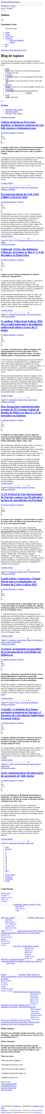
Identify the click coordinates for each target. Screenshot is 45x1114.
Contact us (9, 38)
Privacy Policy (10, 875)
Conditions (9, 879)
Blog (7, 44)
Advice (12, 42)
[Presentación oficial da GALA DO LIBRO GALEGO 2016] (22, 212)
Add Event (9, 36)
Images (7, 881)
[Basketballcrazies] (8, 1086)
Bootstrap (4, 1110)
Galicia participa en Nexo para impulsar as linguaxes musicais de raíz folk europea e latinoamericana (22, 125)
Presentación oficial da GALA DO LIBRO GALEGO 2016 (20, 196)
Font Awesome (18, 1112)
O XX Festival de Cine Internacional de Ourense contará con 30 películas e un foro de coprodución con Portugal (22, 497)
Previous (8, 849)
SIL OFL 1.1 (38, 1112)
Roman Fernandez (9, 133)
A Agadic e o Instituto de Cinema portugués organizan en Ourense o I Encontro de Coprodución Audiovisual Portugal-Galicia (22, 714)
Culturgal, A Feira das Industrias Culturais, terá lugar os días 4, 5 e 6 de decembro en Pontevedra (22, 252)
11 (6, 859)
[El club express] (8, 1088)
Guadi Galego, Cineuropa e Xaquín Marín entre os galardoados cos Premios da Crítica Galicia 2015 (20, 581)
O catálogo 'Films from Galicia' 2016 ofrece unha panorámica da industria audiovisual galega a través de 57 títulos (21, 326)
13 (6, 863)
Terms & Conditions (17, 40)
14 (6, 865)
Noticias (4, 105)
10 (6, 857)
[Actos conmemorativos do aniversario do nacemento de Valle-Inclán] (22, 791)
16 (6, 869)
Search (29, 93)
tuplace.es (17, 1106)
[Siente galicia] (6, 1090)
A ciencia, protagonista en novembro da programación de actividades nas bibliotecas (21, 651)
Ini (6, 46)
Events (7, 34)
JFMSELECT (6, 6)
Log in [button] (3, 8)
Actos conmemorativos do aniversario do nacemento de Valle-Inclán (22, 774)
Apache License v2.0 (7, 1112)
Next (7, 871)
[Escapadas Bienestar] (9, 1084)
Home (7, 32)
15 (6, 867)
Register (9, 8)
